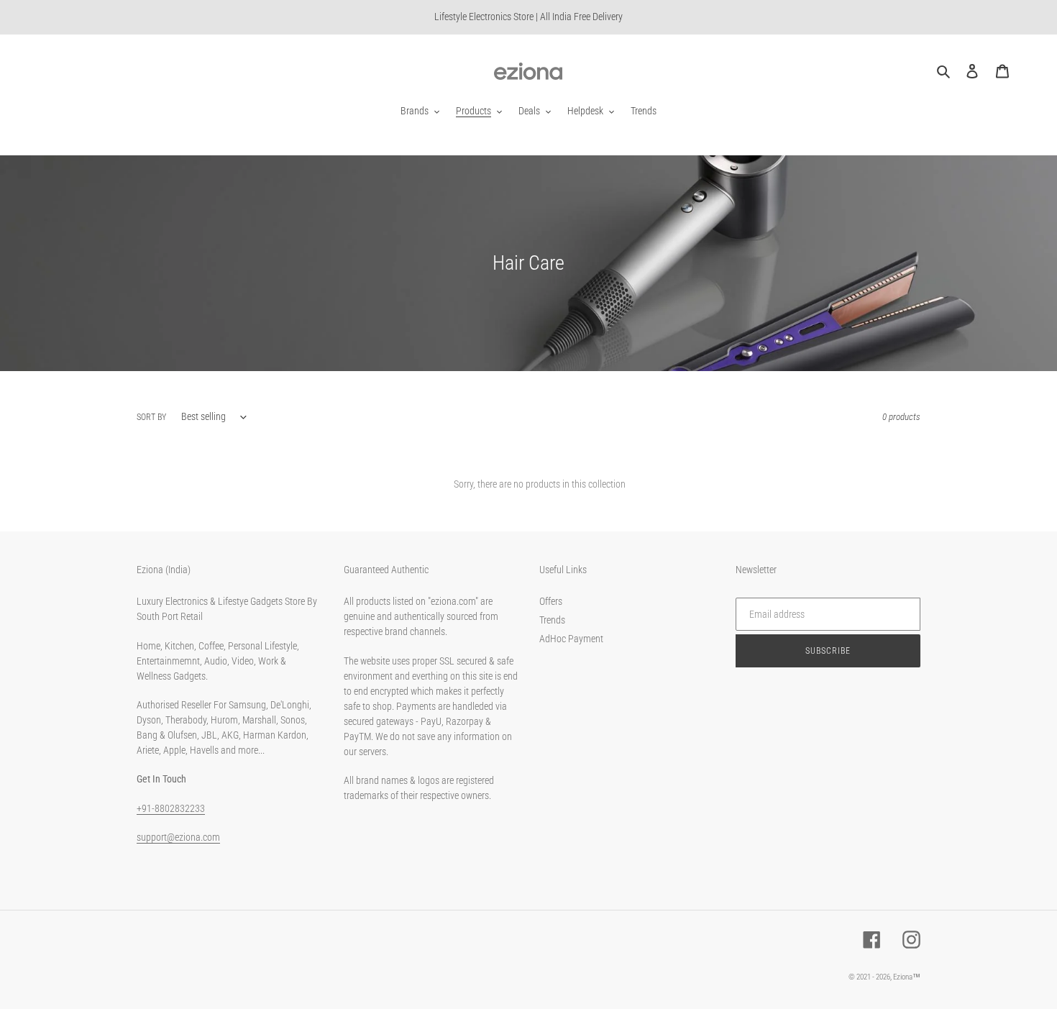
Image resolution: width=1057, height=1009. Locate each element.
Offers (550, 601)
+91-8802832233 (171, 808)
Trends (552, 620)
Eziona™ (906, 977)
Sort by (151, 417)
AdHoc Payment (571, 638)
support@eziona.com (178, 837)
